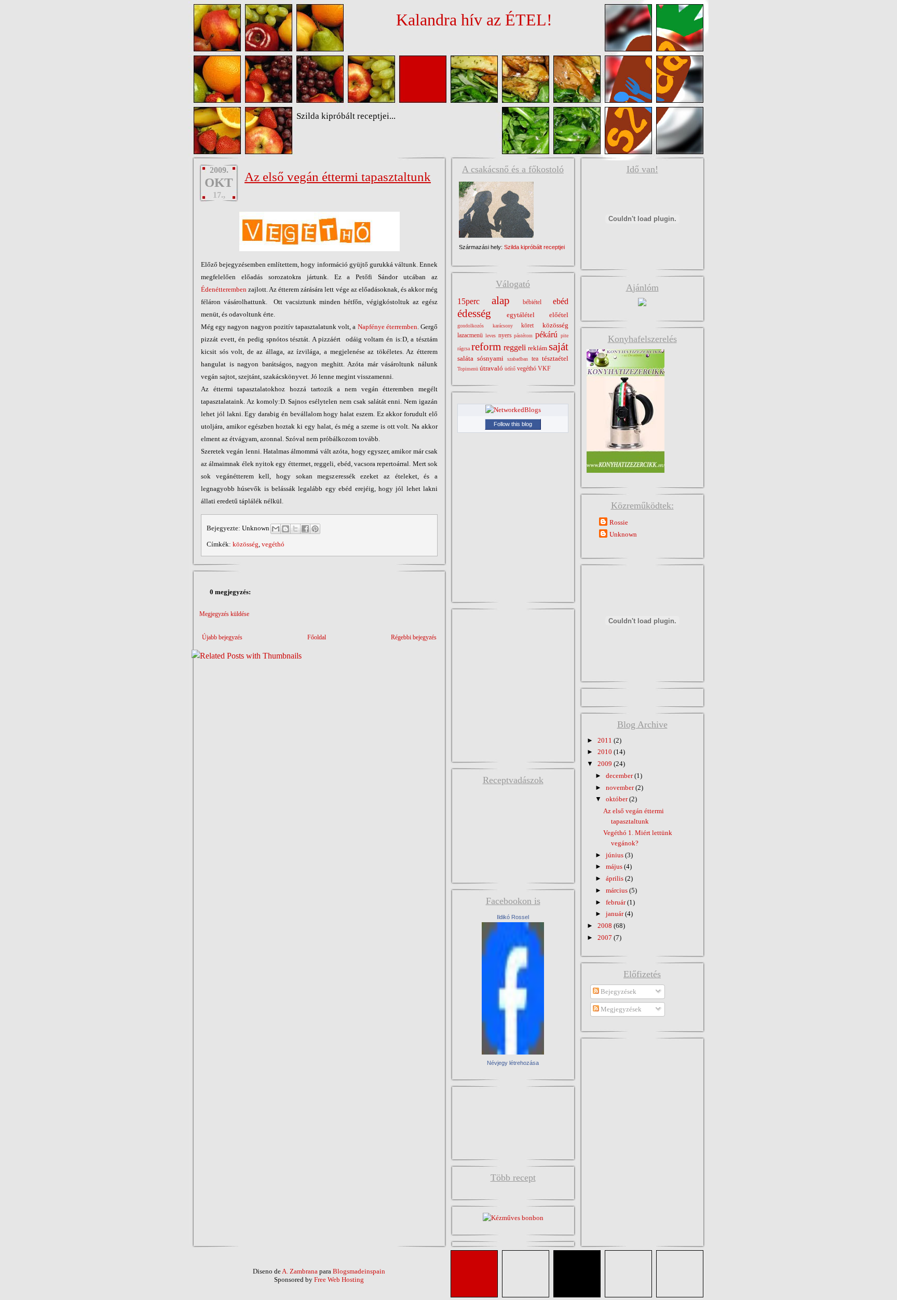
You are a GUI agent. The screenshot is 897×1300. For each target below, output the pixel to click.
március (617, 890)
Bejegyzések (617, 991)
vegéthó (273, 544)
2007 (605, 937)
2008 (605, 925)
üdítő (510, 369)
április (615, 878)
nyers (505, 335)
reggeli (515, 347)
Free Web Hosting (339, 1279)
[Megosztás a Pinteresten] (315, 529)
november (620, 787)
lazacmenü (470, 335)
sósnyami (490, 358)
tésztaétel (555, 358)
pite (564, 335)
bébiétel (532, 302)
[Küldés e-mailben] (275, 529)
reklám (537, 348)
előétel (558, 315)
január (615, 914)
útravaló (491, 368)
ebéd (560, 301)
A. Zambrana (300, 1271)
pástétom (523, 335)
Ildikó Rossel (513, 917)
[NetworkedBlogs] (513, 410)
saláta (465, 358)
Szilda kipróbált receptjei (534, 247)
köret (527, 325)
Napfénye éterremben (387, 327)
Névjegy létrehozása (513, 1063)
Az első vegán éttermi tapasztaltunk (337, 177)
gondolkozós (470, 326)
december (620, 775)
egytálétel (521, 315)
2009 (605, 764)
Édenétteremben (224, 289)
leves (490, 335)
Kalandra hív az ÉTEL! (474, 19)
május (615, 866)
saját (558, 346)
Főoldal (316, 637)
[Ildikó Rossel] (513, 1052)
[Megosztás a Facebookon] (305, 529)
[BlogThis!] (285, 529)
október (617, 799)
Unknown (623, 534)
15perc (468, 301)
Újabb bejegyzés (222, 637)
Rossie (618, 522)
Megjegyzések (620, 1009)
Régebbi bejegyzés (414, 637)
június (615, 855)
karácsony (503, 326)
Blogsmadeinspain (358, 1271)
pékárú (546, 334)
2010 (605, 752)
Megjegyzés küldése (224, 614)
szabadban (517, 359)
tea (535, 358)
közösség (246, 544)
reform (486, 346)
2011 (605, 740)
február (616, 902)
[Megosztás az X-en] (295, 529)
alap (501, 300)
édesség (474, 313)
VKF (544, 368)
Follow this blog (513, 424)
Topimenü (467, 369)
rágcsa (463, 348)
